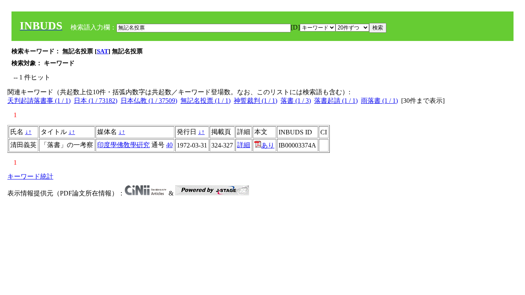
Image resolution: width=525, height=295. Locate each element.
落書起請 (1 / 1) (336, 100)
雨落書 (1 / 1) (379, 100)
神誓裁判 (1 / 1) (255, 100)
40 (169, 144)
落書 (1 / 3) (296, 100)
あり (267, 145)
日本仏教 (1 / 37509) (149, 100)
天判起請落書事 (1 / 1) (39, 100)
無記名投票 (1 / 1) (205, 100)
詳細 (243, 144)
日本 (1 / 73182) (95, 100)
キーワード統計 (30, 176)
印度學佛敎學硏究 (123, 144)
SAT (102, 51)
